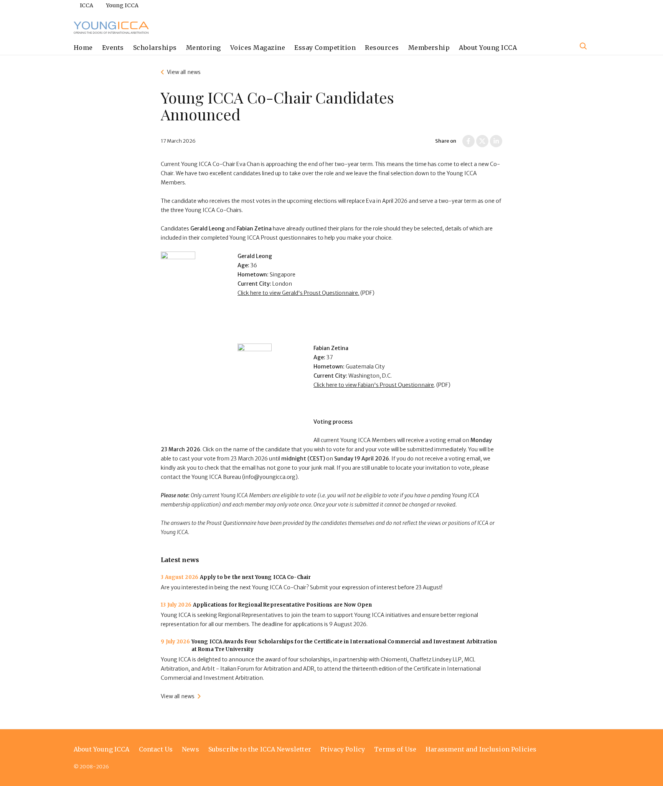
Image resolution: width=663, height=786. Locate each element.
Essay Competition (325, 47)
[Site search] (583, 46)
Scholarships (155, 47)
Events (113, 47)
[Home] (111, 27)
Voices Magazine (257, 47)
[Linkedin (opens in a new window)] (496, 141)
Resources (382, 47)
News (190, 749)
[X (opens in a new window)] (482, 141)
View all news (184, 72)
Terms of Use (395, 749)
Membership (429, 47)
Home (83, 47)
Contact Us (156, 749)
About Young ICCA (488, 47)
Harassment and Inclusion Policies (481, 749)
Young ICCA (122, 5)
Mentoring (203, 47)
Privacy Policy (342, 749)
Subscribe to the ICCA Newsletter (259, 749)
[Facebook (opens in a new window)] (468, 141)
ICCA (87, 5)
